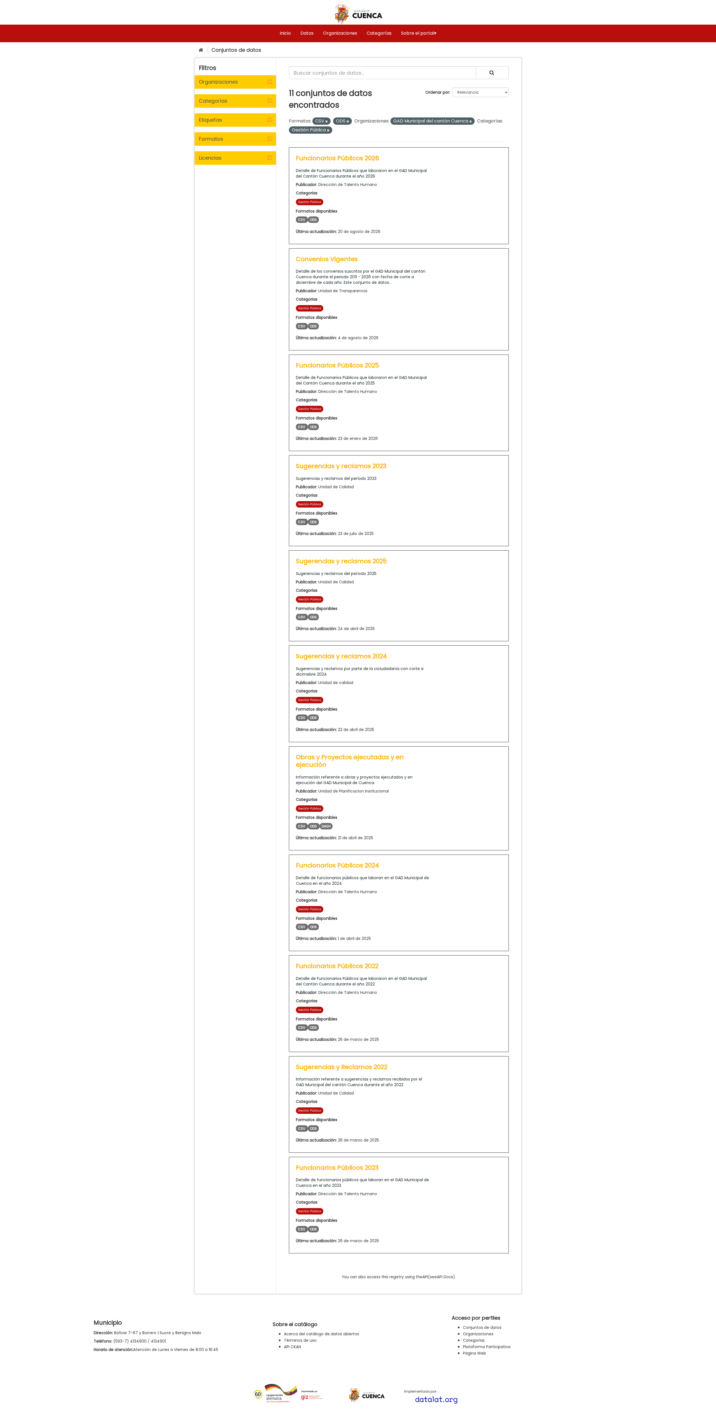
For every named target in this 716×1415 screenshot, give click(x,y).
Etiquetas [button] (210, 119)
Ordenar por (437, 92)
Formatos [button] (211, 138)
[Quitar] (326, 121)
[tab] (235, 82)
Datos (307, 33)
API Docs (445, 1277)
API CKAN (292, 1347)
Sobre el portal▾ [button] (418, 33)
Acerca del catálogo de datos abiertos (321, 1334)
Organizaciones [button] (218, 81)
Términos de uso (300, 1340)
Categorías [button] (213, 100)
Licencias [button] (210, 157)
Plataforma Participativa (486, 1347)
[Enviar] (492, 72)
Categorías (379, 33)
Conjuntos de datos (236, 49)
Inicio (285, 33)
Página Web (474, 1353)
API (425, 1277)
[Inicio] (201, 49)
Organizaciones (340, 33)
